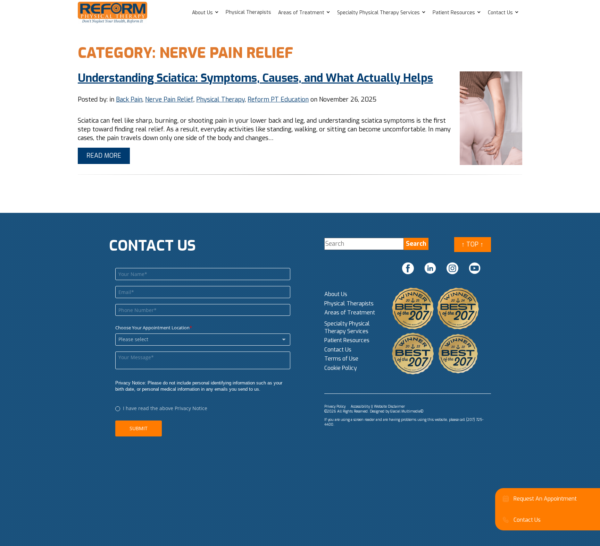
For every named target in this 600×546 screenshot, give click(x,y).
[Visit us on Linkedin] (430, 268)
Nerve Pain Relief (169, 99)
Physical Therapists (248, 12)
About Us (202, 12)
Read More (103, 155)
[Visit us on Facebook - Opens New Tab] (408, 268)
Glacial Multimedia (405, 411)
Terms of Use (341, 358)
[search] (416, 244)
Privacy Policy (334, 406)
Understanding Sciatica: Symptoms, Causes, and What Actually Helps (255, 78)
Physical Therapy (220, 99)
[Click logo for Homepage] (112, 13)
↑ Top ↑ (472, 244)
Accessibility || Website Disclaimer (378, 406)
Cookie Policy (340, 368)
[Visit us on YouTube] (475, 268)
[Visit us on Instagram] (452, 268)
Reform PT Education (278, 99)
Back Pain (129, 99)
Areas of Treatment (301, 12)
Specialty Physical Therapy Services (378, 12)
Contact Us (500, 12)
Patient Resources (454, 12)
